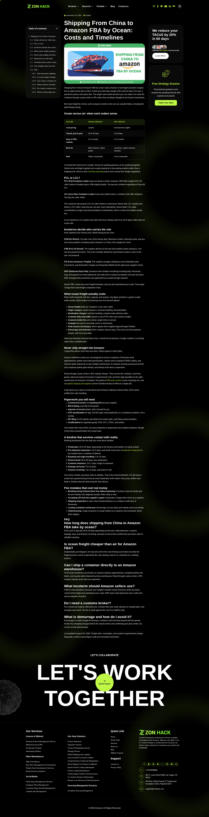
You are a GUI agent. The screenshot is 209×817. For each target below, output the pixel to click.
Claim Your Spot (165, 103)
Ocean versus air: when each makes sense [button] (46, 40)
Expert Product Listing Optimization (81, 767)
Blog (112, 6)
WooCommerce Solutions (35, 771)
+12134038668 (151, 770)
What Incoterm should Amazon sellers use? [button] (47, 85)
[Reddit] (161, 6)
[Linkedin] (167, 764)
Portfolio (100, 6)
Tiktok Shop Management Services (39, 782)
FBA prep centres (114, 380)
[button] (180, 6)
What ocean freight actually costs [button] (46, 51)
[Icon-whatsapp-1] (149, 764)
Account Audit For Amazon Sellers (80, 758)
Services (72, 6)
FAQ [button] (35, 70)
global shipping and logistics (79, 384)
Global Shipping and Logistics (79, 754)
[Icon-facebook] (144, 764)
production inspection (131, 450)
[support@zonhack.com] (141, 788)
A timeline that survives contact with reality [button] (46, 62)
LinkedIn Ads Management (36, 791)
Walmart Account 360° (34, 745)
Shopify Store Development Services (40, 768)
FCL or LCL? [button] (39, 44)
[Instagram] (170, 6)
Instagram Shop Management (37, 785)
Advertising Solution (33, 751)
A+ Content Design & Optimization (81, 777)
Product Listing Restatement (78, 771)
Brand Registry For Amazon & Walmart (82, 764)
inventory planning (96, 172)
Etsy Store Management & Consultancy (41, 765)
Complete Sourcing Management (80, 791)
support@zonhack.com (155, 789)
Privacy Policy (116, 767)
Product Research (74, 741)
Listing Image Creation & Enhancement (83, 774)
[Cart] (154, 6)
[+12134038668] (141, 769)
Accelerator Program (34, 748)
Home (113, 737)
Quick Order (115, 740)
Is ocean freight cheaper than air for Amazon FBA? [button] (47, 77)
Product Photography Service (79, 748)
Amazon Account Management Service (41, 741)
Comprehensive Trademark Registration (83, 761)
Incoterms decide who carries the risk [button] (46, 47)
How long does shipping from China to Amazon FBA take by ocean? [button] (47, 73)
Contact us (123, 6)
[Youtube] (165, 6)
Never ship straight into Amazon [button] (46, 55)
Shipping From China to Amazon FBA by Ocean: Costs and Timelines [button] (44, 36)
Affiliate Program (117, 753)
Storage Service (74, 751)
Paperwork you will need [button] (43, 58)
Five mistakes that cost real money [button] (46, 66)
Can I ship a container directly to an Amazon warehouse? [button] (47, 81)
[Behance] (174, 6)
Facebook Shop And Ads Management (40, 788)
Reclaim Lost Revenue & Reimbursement (83, 780)
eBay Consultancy (33, 762)
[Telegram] (158, 764)
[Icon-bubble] (162, 764)
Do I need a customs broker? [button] (47, 88)
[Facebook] (158, 6)
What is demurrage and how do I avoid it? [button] (47, 92)
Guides (88, 15)
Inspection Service (75, 745)
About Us (86, 6)
